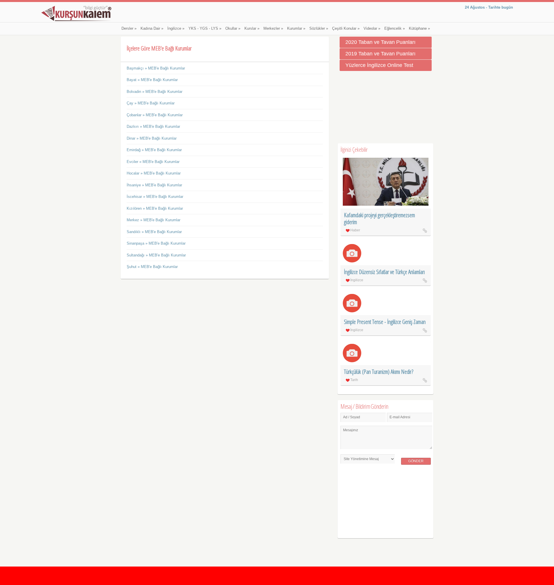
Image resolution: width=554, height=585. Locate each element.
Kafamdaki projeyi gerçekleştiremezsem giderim (379, 218)
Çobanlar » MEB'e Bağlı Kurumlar (155, 115)
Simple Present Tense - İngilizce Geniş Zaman (385, 322)
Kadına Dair (152, 29)
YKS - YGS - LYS (204, 29)
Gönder (416, 461)
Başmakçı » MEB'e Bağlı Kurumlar (156, 68)
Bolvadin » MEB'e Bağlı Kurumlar (154, 91)
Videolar (372, 29)
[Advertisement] (385, 107)
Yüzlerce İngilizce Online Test (379, 65)
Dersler (128, 29)
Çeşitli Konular (346, 29)
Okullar (232, 29)
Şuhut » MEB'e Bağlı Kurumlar (152, 267)
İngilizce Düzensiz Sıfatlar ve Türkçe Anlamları (384, 272)
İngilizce (175, 29)
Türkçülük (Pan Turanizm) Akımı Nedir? (378, 372)
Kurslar (251, 29)
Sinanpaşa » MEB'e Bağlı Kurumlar (156, 243)
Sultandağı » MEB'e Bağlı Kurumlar (156, 255)
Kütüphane (419, 29)
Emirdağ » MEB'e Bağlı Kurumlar (154, 150)
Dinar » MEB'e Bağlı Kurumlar (152, 138)
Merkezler (273, 29)
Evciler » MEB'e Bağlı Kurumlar (153, 162)
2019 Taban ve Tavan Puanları (380, 54)
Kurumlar (296, 29)
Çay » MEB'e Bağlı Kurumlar (151, 103)
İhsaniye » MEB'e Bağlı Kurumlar (154, 185)
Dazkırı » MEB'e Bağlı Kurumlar (153, 126)
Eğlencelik (394, 29)
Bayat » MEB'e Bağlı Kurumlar (152, 80)
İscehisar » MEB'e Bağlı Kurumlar (155, 196)
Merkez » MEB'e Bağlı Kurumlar (153, 220)
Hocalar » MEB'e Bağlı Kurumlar (154, 173)
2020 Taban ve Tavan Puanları (380, 42)
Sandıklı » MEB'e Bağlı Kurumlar (154, 232)
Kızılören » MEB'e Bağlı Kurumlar (155, 208)
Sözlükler (318, 29)
